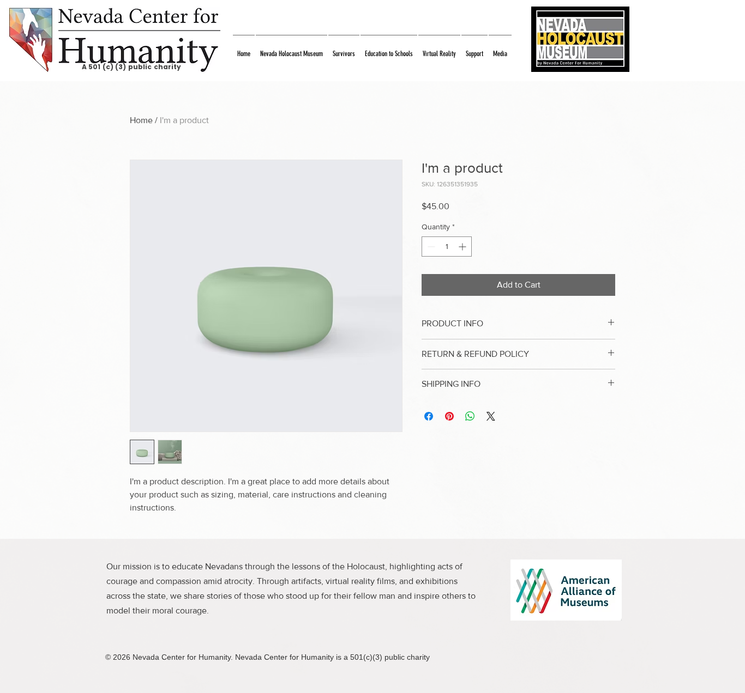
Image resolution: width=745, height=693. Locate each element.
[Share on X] (490, 416)
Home (141, 120)
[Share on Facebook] (428, 416)
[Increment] (463, 246)
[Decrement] (430, 246)
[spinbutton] (446, 246)
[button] (291, 49)
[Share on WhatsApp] (470, 416)
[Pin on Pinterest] (449, 416)
